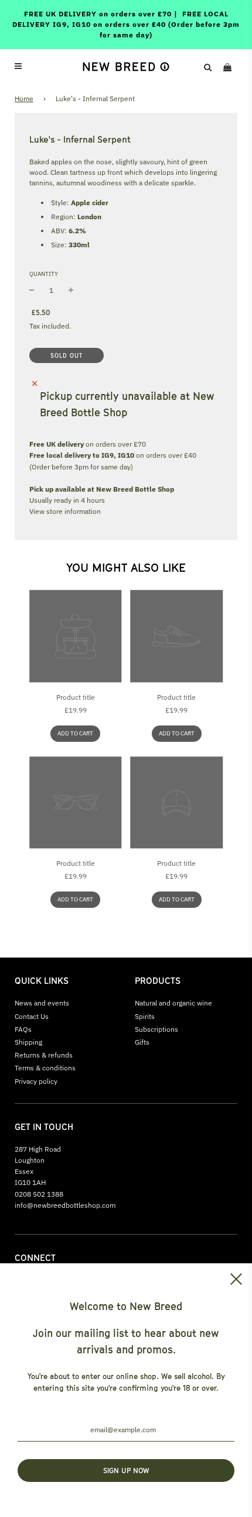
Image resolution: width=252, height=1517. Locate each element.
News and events (42, 1002)
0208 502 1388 (39, 1194)
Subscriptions (156, 1029)
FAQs (23, 1029)
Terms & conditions (45, 1067)
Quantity (43, 274)
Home (24, 98)
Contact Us (32, 1016)
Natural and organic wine (173, 1002)
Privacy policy (36, 1081)
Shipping (28, 1042)
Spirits (145, 1016)
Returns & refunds (44, 1055)
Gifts (142, 1042)
